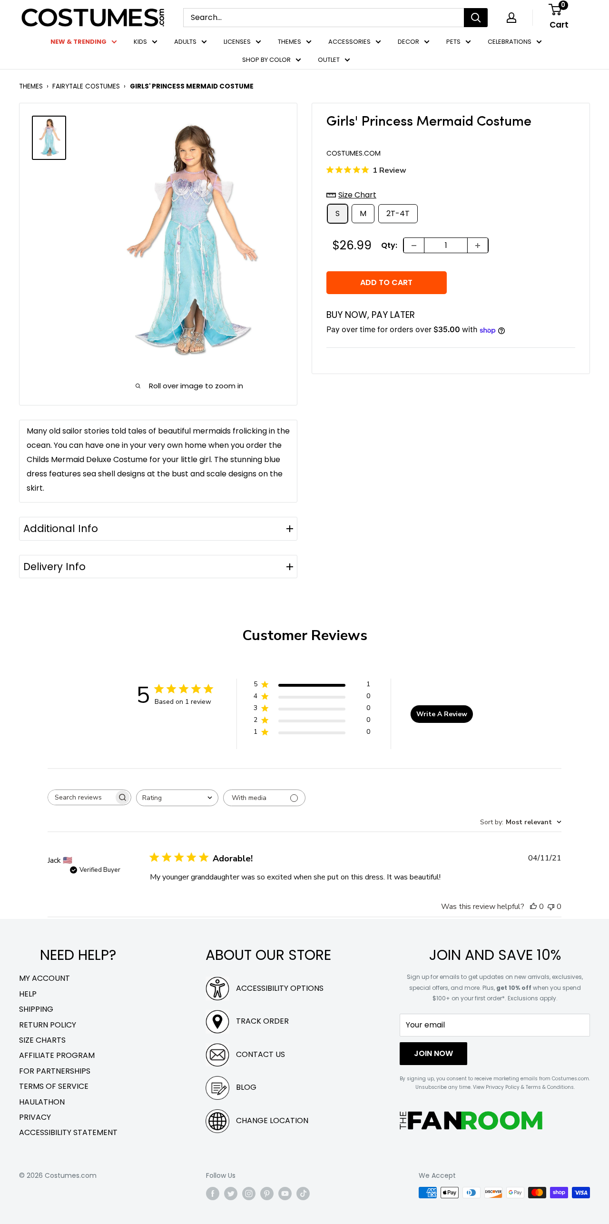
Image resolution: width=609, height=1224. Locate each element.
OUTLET (329, 59)
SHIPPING (36, 1009)
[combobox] (177, 798)
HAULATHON (42, 1101)
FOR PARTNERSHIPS (54, 1071)
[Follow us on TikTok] (303, 1193)
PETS (453, 41)
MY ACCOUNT (44, 978)
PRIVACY (35, 1117)
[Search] (476, 17)
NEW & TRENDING (78, 41)
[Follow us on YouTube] (285, 1193)
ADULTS (185, 41)
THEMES (289, 41)
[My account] (511, 17)
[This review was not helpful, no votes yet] (551, 906)
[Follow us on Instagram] (248, 1193)
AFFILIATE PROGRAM (57, 1055)
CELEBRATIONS (509, 41)
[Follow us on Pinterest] (267, 1193)
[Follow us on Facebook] (212, 1193)
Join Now (433, 1053)
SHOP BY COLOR (266, 59)
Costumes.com (353, 153)
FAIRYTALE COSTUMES (86, 86)
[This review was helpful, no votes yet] (533, 906)
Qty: (389, 245)
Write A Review (441, 714)
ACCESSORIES (349, 41)
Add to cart (386, 282)
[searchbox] (81, 797)
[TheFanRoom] (471, 1120)
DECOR (408, 41)
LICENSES (237, 41)
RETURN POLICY (47, 1024)
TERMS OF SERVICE (53, 1086)
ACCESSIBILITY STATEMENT (68, 1132)
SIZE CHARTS (42, 1040)
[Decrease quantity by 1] (413, 245)
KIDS (140, 41)
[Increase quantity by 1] (477, 245)
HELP (28, 993)
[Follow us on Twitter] (230, 1193)
